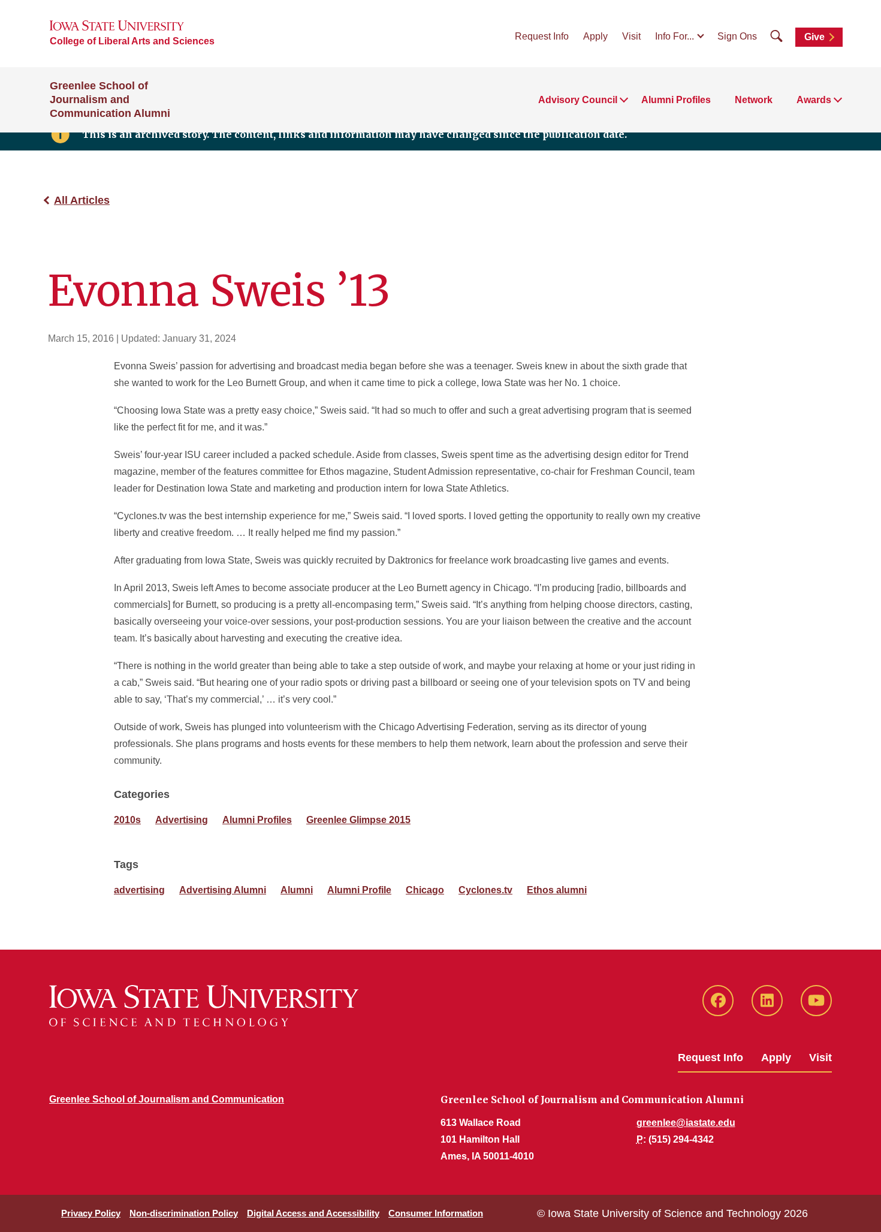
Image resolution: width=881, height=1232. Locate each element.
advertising (139, 890)
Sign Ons (737, 36)
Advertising (181, 820)
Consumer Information (435, 1213)
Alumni (296, 890)
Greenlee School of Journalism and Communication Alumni (110, 99)
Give (814, 37)
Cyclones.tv (485, 890)
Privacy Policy (90, 1213)
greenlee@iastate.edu (685, 1122)
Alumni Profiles (676, 100)
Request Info (542, 36)
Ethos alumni (557, 890)
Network (754, 100)
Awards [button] (813, 100)
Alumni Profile (359, 890)
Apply (595, 36)
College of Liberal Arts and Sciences (132, 41)
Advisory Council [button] (577, 100)
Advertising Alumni (222, 890)
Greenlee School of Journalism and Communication (166, 1099)
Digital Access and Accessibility (313, 1213)
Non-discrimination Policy (183, 1213)
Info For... (674, 36)
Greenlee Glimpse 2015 (358, 820)
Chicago (425, 890)
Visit (631, 36)
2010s (127, 820)
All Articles (82, 200)
